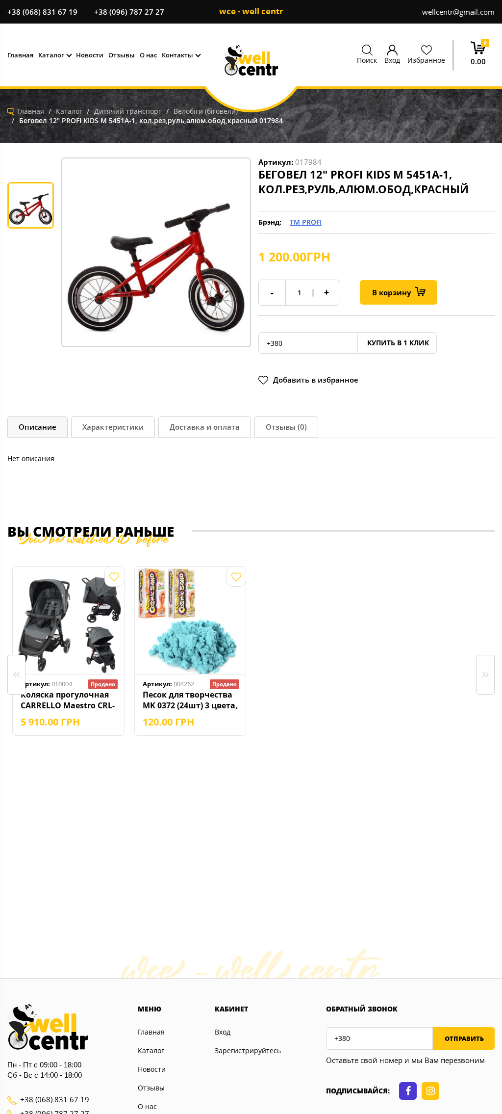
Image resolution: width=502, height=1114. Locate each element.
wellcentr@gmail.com (458, 12)
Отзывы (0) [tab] (286, 427)
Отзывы (151, 1087)
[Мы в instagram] (430, 1091)
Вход (222, 1031)
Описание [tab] (37, 427)
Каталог (151, 1050)
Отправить (463, 1038)
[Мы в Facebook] (408, 1091)
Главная (151, 1031)
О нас (147, 1106)
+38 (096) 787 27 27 (129, 12)
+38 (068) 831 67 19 (42, 12)
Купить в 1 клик (397, 342)
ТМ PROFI (306, 222)
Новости (152, 1069)
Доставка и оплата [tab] (205, 427)
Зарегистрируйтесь (248, 1050)
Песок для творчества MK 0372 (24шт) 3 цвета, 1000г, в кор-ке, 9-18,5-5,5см (190, 700)
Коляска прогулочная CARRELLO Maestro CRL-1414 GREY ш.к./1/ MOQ (68, 700)
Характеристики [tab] (113, 427)
